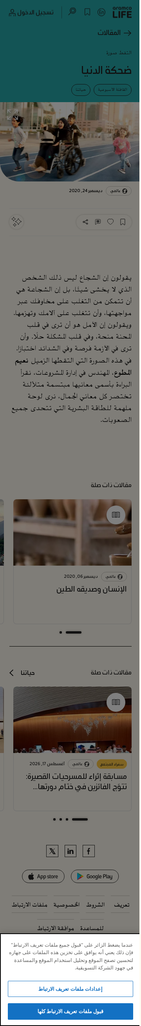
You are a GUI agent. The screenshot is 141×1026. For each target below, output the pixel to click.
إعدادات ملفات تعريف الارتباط (70, 988)
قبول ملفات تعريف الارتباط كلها (70, 1011)
